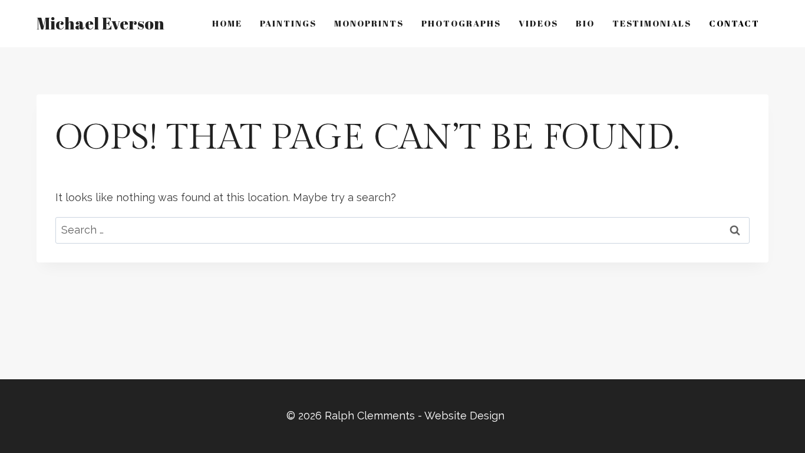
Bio (585, 23)
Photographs (461, 23)
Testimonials (651, 23)
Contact (734, 23)
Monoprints (369, 23)
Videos (538, 23)
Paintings (288, 23)
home (227, 23)
